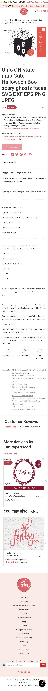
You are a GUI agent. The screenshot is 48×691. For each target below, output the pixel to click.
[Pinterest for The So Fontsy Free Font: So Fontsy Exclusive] (25, 545)
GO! (43, 665)
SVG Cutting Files (19, 407)
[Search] (36, 10)
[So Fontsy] (24, 11)
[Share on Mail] (30, 154)
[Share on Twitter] (16, 154)
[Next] (41, 44)
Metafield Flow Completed (23, 398)
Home (4, 20)
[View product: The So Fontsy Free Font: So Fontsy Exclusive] (24, 533)
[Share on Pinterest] (21, 154)
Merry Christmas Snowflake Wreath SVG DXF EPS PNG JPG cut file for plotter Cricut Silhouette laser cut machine (15, 494)
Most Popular (39, 398)
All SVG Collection (19, 384)
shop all (7, 454)
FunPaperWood (18, 390)
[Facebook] (18, 672)
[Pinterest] (25, 672)
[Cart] (44, 10)
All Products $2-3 (19, 375)
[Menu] (7, 10)
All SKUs (30, 375)
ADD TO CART (35, 485)
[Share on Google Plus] (25, 154)
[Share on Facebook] (12, 154)
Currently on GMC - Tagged (23, 387)
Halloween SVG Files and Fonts (24, 392)
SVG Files (30, 407)
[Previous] (6, 44)
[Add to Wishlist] (43, 459)
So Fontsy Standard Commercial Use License (21, 128)
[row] (24, 482)
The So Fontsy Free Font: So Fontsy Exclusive (13, 554)
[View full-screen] (43, 29)
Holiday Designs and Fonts (22, 395)
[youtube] (29, 672)
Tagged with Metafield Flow (23, 409)
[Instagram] (22, 672)
